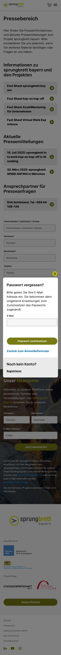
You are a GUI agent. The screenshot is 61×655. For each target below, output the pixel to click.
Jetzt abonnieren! (36, 446)
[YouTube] (12, 648)
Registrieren (14, 371)
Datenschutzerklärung (16, 482)
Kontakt (7, 620)
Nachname (10, 251)
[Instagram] (20, 648)
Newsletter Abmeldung (30, 475)
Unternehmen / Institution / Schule (21, 221)
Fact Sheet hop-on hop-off (25, 98)
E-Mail (10, 316)
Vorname (9, 236)
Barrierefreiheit (11, 636)
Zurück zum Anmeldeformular (28, 351)
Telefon (8, 266)
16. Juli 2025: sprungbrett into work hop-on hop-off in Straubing (27, 157)
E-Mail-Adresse (12, 429)
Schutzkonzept (11, 641)
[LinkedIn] (5, 648)
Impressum (9, 625)
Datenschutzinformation (16, 630)
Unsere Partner (30, 602)
